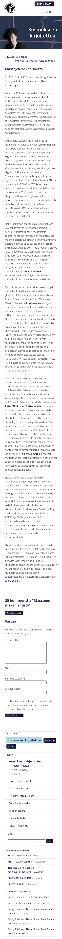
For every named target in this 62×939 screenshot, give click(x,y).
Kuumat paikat (16, 884)
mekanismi (50, 145)
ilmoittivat (42, 184)
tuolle (8, 581)
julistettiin (32, 192)
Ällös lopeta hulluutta (19, 878)
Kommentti (12, 640)
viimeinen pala (30, 525)
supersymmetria (31, 454)
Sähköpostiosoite (16, 679)
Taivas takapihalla (18, 826)
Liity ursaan (44, 4)
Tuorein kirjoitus (21, 766)
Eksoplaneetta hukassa (21, 796)
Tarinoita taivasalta (19, 803)
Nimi (8, 668)
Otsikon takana (16, 811)
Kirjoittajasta (19, 770)
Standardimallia (30, 164)
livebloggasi (32, 212)
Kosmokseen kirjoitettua (24, 740)
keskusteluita (12, 200)
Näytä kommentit (14, 613)
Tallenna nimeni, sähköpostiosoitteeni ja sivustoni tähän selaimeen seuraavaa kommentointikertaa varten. (29, 705)
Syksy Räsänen (48, 77)
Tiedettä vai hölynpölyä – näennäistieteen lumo (22, 870)
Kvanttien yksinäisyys (20, 855)
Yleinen (11, 746)
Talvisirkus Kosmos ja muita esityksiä (34, 61)
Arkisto (16, 773)
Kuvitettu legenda (17, 57)
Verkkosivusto (13, 689)
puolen (15, 581)
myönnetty (19, 97)
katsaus (40, 287)
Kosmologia (50, 740)
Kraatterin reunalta (19, 788)
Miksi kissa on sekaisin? (21, 862)
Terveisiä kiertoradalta (20, 781)
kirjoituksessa (33, 303)
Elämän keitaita (17, 818)
